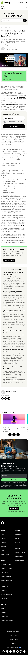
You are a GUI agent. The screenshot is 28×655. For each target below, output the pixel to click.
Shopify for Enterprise (7, 620)
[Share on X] (5, 398)
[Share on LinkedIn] (8, 398)
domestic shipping (10, 104)
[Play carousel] (14, 434)
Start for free (20, 2)
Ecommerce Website (20, 560)
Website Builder (19, 556)
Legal (2, 550)
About (2, 534)
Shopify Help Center (6, 568)
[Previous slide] (10, 434)
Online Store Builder (20, 552)
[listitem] (14, 423)
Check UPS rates (9, 260)
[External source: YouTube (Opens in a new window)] (10, 651)
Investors (3, 538)
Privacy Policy (6, 486)
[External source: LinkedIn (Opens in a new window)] (21, 651)
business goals (8, 211)
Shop (2, 608)
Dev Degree (4, 598)
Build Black (18, 538)
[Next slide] (18, 434)
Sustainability (18, 534)
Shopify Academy (6, 576)
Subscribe (14, 480)
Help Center (12, 231)
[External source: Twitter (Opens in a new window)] (7, 651)
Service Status (5, 554)
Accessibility (18, 542)
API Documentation (6, 594)
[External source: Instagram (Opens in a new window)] (14, 651)
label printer (21, 225)
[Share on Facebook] (2, 398)
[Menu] (26, 2)
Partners (3, 542)
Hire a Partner (5, 572)
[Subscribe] (25, 20)
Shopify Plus (4, 616)
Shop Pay (3, 612)
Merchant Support (6, 564)
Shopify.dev (4, 590)
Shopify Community (6, 580)
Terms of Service (14, 635)
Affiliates (3, 546)
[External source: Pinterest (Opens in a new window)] (24, 651)
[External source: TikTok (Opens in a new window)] (17, 651)
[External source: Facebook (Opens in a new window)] (4, 651)
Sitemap (14, 643)
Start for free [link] (14, 126)
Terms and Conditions (21, 485)
